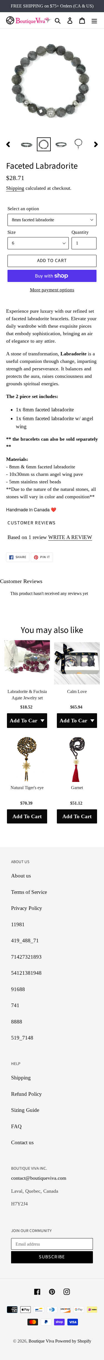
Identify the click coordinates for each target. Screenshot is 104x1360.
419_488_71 (25, 940)
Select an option (23, 208)
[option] (26, 144)
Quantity (80, 232)
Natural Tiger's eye (27, 787)
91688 (18, 989)
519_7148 (22, 1038)
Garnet (77, 787)
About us (21, 876)
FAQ (16, 1126)
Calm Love (77, 691)
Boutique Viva (42, 1341)
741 (15, 1005)
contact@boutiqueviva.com (38, 1178)
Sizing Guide (25, 1110)
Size (11, 232)
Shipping (15, 188)
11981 (18, 924)
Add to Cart (27, 816)
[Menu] (94, 20)
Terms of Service (29, 892)
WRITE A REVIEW (70, 537)
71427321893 (26, 957)
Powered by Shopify (73, 1341)
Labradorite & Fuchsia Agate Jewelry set (27, 694)
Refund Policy (26, 1094)
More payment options (52, 289)
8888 (16, 1022)
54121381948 (26, 973)
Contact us (22, 1142)
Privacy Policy (26, 908)
